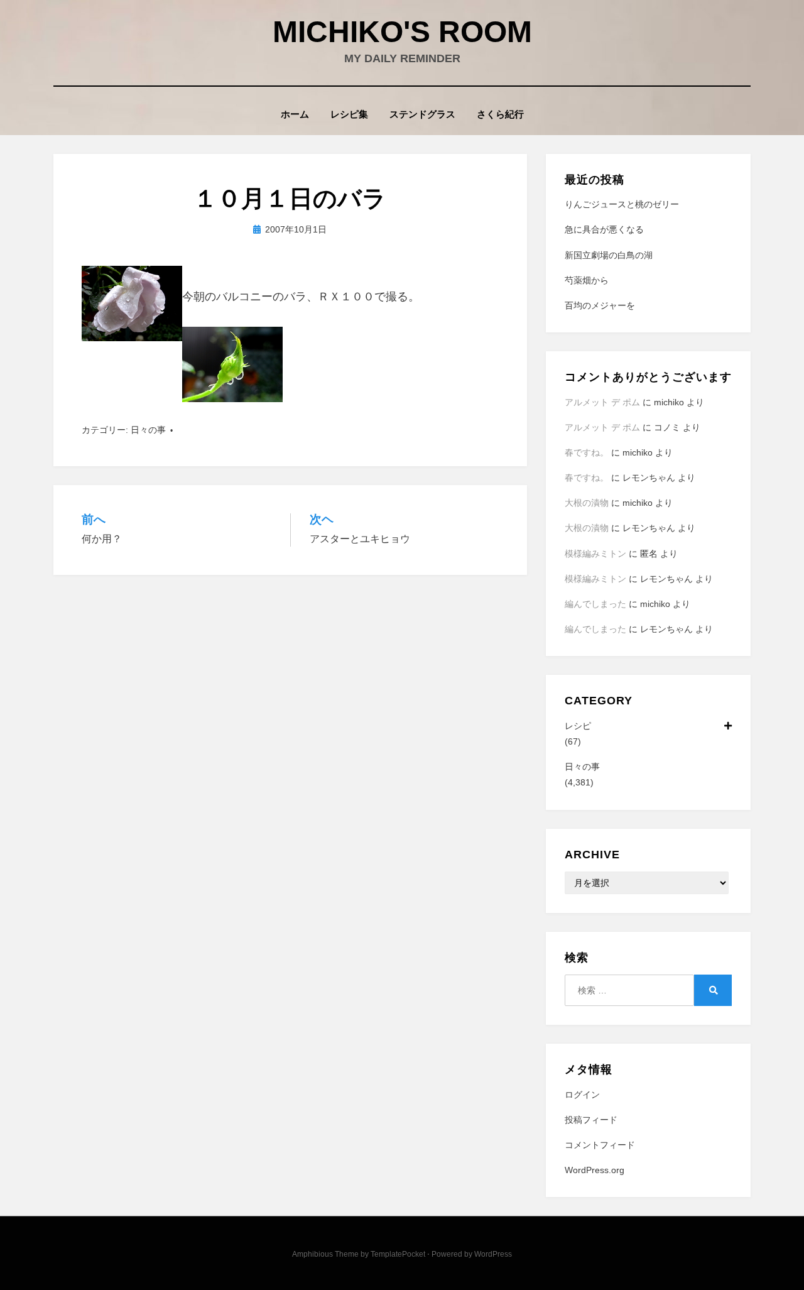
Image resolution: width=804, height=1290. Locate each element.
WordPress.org (594, 1170)
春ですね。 (587, 452)
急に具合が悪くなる (604, 229)
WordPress (493, 1254)
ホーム (295, 114)
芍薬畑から (587, 280)
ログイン (582, 1095)
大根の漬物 (587, 503)
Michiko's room (402, 31)
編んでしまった (595, 604)
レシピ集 (349, 114)
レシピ (578, 726)
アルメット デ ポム (602, 402)
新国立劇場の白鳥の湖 (609, 255)
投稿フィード (591, 1120)
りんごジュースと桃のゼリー (622, 204)
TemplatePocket (398, 1254)
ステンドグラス (422, 114)
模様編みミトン (595, 554)
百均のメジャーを (600, 305)
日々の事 (148, 430)
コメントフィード (600, 1145)
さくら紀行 (500, 114)
